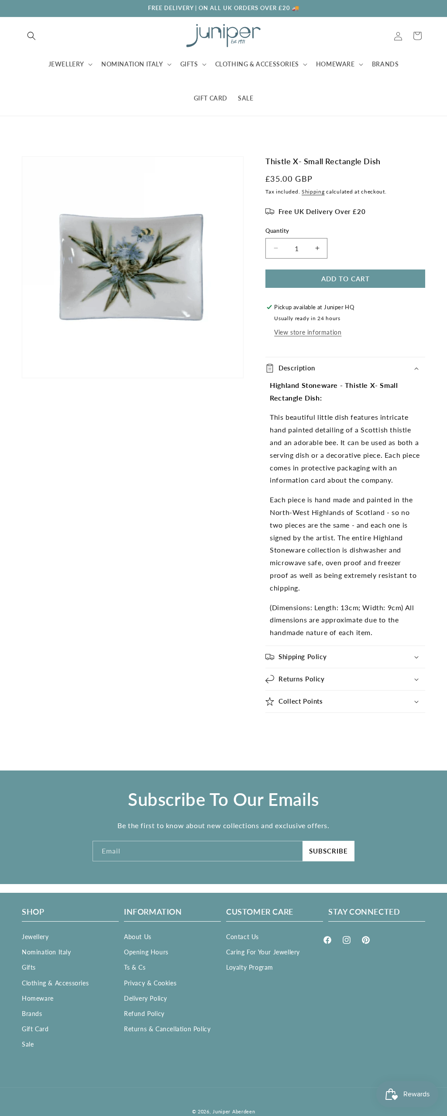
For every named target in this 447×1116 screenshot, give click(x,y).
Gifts (29, 967)
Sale (28, 1044)
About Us (137, 936)
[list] (133, 267)
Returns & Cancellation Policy (167, 1029)
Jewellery (35, 936)
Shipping (313, 191)
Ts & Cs (134, 967)
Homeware (38, 998)
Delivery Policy (145, 998)
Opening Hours (146, 952)
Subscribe (328, 851)
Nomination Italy (46, 952)
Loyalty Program (249, 967)
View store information (307, 332)
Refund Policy (144, 1013)
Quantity (277, 230)
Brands (32, 1013)
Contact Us (242, 936)
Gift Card (35, 1029)
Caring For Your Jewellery (263, 952)
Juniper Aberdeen (234, 1111)
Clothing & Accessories (55, 983)
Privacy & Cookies (150, 983)
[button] (31, 35)
